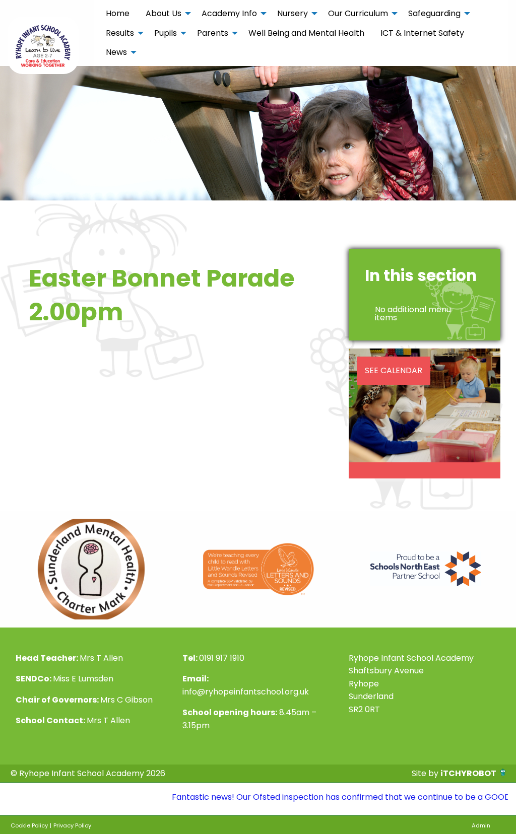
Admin (481, 825)
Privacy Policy (72, 825)
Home (118, 13)
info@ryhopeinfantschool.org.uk (245, 692)
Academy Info (229, 13)
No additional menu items (413, 313)
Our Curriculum (358, 13)
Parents (212, 33)
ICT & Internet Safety (422, 33)
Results (120, 33)
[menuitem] (118, 13)
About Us (163, 13)
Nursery (292, 13)
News (116, 52)
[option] (91, 569)
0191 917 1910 (221, 658)
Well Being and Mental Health (306, 33)
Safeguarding (434, 13)
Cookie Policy (29, 825)
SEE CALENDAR (393, 370)
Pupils (165, 33)
